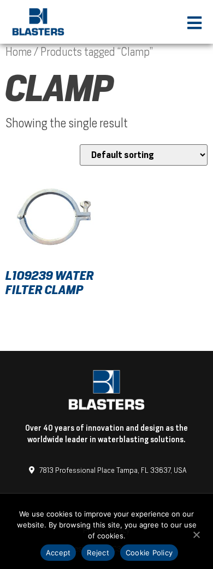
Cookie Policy (149, 552)
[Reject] (196, 533)
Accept (58, 552)
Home (18, 51)
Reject (98, 552)
